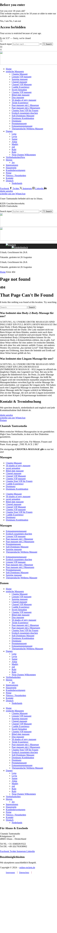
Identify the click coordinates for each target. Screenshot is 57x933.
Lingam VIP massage (21, 76)
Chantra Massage (20, 74)
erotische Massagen (15, 71)
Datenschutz (24, 872)
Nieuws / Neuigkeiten (16, 175)
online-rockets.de (27, 867)
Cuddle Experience (20, 87)
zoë (13, 147)
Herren (9, 160)
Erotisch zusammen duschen (25, 113)
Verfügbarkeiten (15, 157)
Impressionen (12, 165)
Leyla (14, 136)
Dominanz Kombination (23, 118)
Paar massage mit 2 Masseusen (26, 108)
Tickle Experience (20, 102)
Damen (9, 131)
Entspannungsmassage (22, 126)
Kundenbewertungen (15, 170)
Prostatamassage (19, 123)
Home (9, 69)
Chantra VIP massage (22, 92)
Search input (6, 44)
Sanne (14, 139)
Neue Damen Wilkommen (24, 154)
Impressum (10, 872)
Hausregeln (11, 167)
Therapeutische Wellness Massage (27, 128)
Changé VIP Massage (22, 84)
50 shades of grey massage (24, 100)
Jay (13, 162)
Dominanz (16, 121)
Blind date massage (21, 95)
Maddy (15, 144)
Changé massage (19, 82)
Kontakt (9, 178)
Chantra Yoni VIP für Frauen (25, 110)
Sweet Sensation (19, 89)
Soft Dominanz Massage (23, 115)
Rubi (14, 149)
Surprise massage (20, 79)
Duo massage (18, 97)
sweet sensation (13, 468)
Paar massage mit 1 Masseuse (25, 105)
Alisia (14, 141)
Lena (14, 134)
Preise (8, 173)
